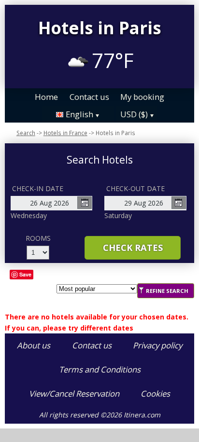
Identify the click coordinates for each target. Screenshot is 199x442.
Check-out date (135, 188)
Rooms (38, 238)
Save (25, 274)
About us (33, 345)
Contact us (89, 96)
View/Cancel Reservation (74, 393)
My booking (142, 96)
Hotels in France (65, 133)
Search (25, 133)
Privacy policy (157, 345)
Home (46, 96)
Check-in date (37, 188)
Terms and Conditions (100, 369)
